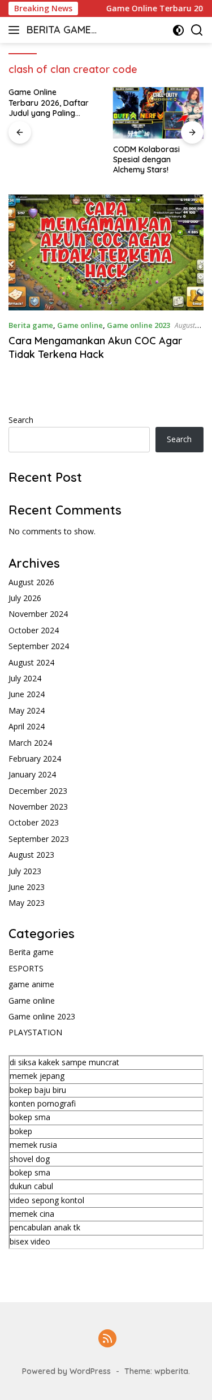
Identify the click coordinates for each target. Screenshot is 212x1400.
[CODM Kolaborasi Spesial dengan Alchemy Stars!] (158, 112)
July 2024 (24, 678)
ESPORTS (26, 968)
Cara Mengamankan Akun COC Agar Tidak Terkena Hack (95, 347)
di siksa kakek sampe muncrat (64, 1062)
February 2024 (34, 758)
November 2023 (38, 806)
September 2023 (38, 838)
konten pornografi (43, 1103)
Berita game (30, 325)
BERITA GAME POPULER (59, 30)
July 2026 (24, 598)
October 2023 (33, 822)
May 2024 (26, 710)
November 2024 (38, 613)
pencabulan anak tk (45, 1227)
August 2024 (31, 662)
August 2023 (31, 854)
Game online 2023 (138, 325)
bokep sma (30, 1117)
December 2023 (37, 790)
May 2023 (26, 902)
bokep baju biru (38, 1089)
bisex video (30, 1241)
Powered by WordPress (66, 1371)
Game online (80, 325)
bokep (21, 1131)
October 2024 (33, 630)
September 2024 (38, 646)
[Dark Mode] (178, 30)
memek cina (32, 1213)
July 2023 (24, 871)
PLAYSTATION (35, 1032)
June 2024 (26, 694)
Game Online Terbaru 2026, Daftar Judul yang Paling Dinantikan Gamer (48, 102)
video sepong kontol (47, 1200)
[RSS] (107, 1339)
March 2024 (30, 742)
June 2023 (26, 887)
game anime (31, 984)
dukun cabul (31, 1186)
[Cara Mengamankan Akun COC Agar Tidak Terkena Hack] (106, 252)
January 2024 (32, 774)
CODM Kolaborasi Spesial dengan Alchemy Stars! (146, 159)
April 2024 (26, 726)
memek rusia (33, 1144)
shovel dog (30, 1158)
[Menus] (16, 30)
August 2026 (31, 582)
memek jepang (37, 1075)
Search (20, 419)
